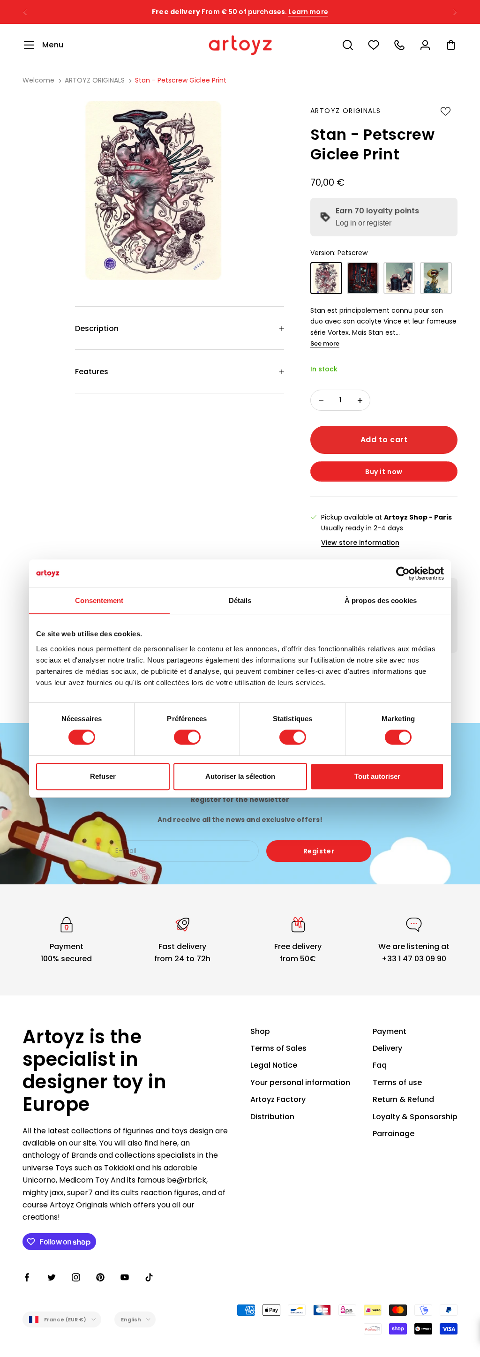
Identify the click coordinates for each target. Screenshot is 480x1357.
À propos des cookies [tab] (381, 600)
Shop (260, 1031)
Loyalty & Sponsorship (415, 1116)
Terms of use (397, 1082)
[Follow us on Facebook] (27, 1277)
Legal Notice (273, 1065)
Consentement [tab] (99, 600)
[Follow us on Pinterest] (100, 1277)
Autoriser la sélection (240, 776)
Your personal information (300, 1082)
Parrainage (393, 1133)
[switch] (187, 737)
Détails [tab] (240, 600)
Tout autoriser (377, 776)
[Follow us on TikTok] (149, 1277)
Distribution (272, 1116)
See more (324, 343)
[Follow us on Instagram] (76, 1277)
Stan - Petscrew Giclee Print (180, 80)
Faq (380, 1065)
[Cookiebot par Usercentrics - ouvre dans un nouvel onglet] (403, 573)
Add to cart (384, 439)
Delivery (387, 1048)
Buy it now (384, 471)
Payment (389, 1031)
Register (318, 851)
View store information (360, 542)
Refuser (103, 776)
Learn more (308, 11)
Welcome (38, 80)
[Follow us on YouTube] (124, 1277)
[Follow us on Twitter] (51, 1277)
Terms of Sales (278, 1048)
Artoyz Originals (345, 110)
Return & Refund (403, 1099)
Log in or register (363, 223)
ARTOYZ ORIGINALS (95, 80)
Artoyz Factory (278, 1099)
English (131, 1319)
